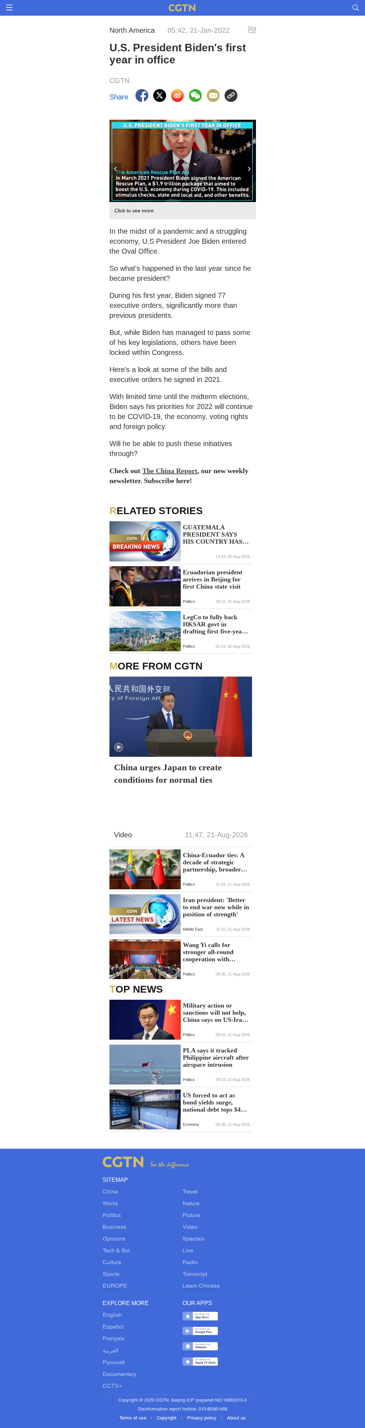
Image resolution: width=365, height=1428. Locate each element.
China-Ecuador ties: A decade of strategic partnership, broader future (213, 862)
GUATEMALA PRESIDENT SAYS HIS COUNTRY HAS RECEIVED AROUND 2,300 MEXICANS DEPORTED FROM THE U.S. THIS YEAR (215, 534)
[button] (119, 747)
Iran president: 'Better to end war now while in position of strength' (216, 907)
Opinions (114, 1239)
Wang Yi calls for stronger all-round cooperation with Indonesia (208, 952)
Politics (112, 1215)
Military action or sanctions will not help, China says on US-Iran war (214, 1012)
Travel (190, 1192)
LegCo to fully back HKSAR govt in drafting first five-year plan (214, 624)
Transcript (194, 1274)
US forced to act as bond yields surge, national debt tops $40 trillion (213, 1102)
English (112, 1315)
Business (114, 1227)
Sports (111, 1274)
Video (189, 1227)
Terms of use (133, 1418)
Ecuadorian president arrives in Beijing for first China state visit (212, 579)
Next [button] (249, 169)
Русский (114, 1362)
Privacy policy (202, 1418)
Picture (191, 1215)
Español (113, 1327)
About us (236, 1418)
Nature (191, 1203)
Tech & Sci (116, 1250)
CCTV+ (112, 1386)
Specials (193, 1239)
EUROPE (115, 1286)
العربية (110, 1351)
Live (187, 1250)
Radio (190, 1262)
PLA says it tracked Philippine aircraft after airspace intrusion (216, 1057)
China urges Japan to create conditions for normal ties (168, 773)
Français (113, 1338)
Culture (112, 1262)
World (110, 1203)
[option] (182, 169)
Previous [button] (115, 169)
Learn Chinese (201, 1286)
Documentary (120, 1374)
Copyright (167, 1418)
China (110, 1192)
